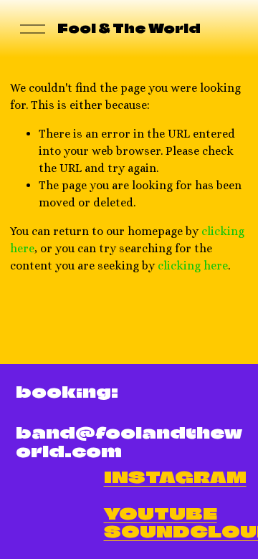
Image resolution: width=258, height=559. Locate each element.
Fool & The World (129, 28)
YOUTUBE (160, 513)
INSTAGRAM (175, 477)
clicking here (193, 265)
